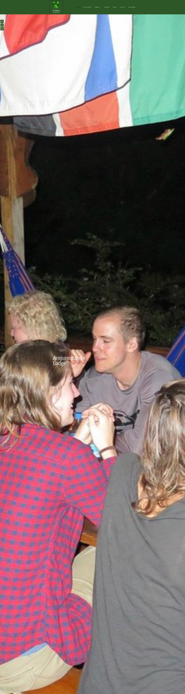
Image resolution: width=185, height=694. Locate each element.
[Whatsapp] (2, 25)
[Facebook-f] (2, 21)
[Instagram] (2, 28)
